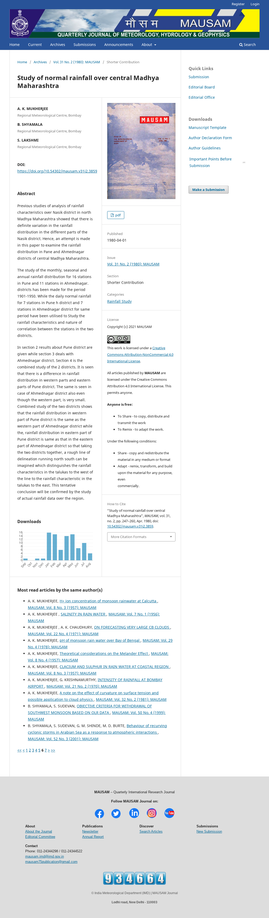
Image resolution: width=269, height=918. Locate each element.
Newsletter (90, 831)
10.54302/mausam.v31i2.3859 (130, 526)
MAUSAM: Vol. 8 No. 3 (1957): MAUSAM (62, 607)
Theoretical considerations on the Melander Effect (104, 653)
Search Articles (151, 831)
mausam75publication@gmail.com (51, 862)
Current (35, 44)
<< (19, 750)
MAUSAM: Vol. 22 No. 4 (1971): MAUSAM (63, 633)
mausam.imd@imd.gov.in (44, 856)
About (147, 44)
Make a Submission (208, 189)
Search (249, 44)
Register (238, 4)
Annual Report (93, 837)
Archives (57, 44)
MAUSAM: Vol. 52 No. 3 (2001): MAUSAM (63, 738)
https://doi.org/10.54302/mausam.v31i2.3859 (57, 171)
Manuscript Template (207, 127)
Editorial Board (202, 87)
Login (255, 4)
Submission (199, 76)
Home (14, 44)
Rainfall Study (119, 301)
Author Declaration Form (210, 137)
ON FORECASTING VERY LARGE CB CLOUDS (132, 627)
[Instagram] (151, 818)
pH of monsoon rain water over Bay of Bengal (100, 640)
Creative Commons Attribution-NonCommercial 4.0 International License (140, 354)
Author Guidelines (205, 147)
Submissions (85, 44)
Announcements (118, 44)
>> (53, 750)
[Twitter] (116, 818)
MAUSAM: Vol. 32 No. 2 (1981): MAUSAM (131, 699)
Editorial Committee (40, 837)
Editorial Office (202, 97)
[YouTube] (169, 818)
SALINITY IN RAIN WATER (83, 614)
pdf (118, 215)
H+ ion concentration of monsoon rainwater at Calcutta (108, 600)
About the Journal (38, 831)
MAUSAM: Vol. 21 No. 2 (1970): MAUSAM (81, 686)
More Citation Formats (128, 536)
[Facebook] (99, 818)
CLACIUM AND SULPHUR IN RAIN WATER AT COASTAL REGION (115, 666)
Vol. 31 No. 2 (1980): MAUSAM (76, 62)
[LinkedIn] (134, 818)
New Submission (209, 831)
